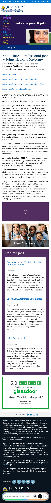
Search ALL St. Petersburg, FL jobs (16, 89)
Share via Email (37, 414)
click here (6, 465)
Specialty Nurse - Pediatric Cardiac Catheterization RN (24, 263)
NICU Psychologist (16, 338)
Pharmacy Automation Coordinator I (25, 299)
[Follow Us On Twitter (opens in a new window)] (18, 481)
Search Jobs (9, 48)
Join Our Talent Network (38, 1)
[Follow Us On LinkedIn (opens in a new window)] (28, 481)
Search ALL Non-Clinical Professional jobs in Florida (23, 84)
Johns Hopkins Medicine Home (15, 1)
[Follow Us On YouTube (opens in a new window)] (23, 481)
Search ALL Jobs (9, 74)
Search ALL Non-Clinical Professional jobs (19, 79)
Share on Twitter (31, 414)
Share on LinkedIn (34, 414)
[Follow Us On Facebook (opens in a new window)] (14, 481)
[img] (12, 9)
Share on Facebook (28, 414)
